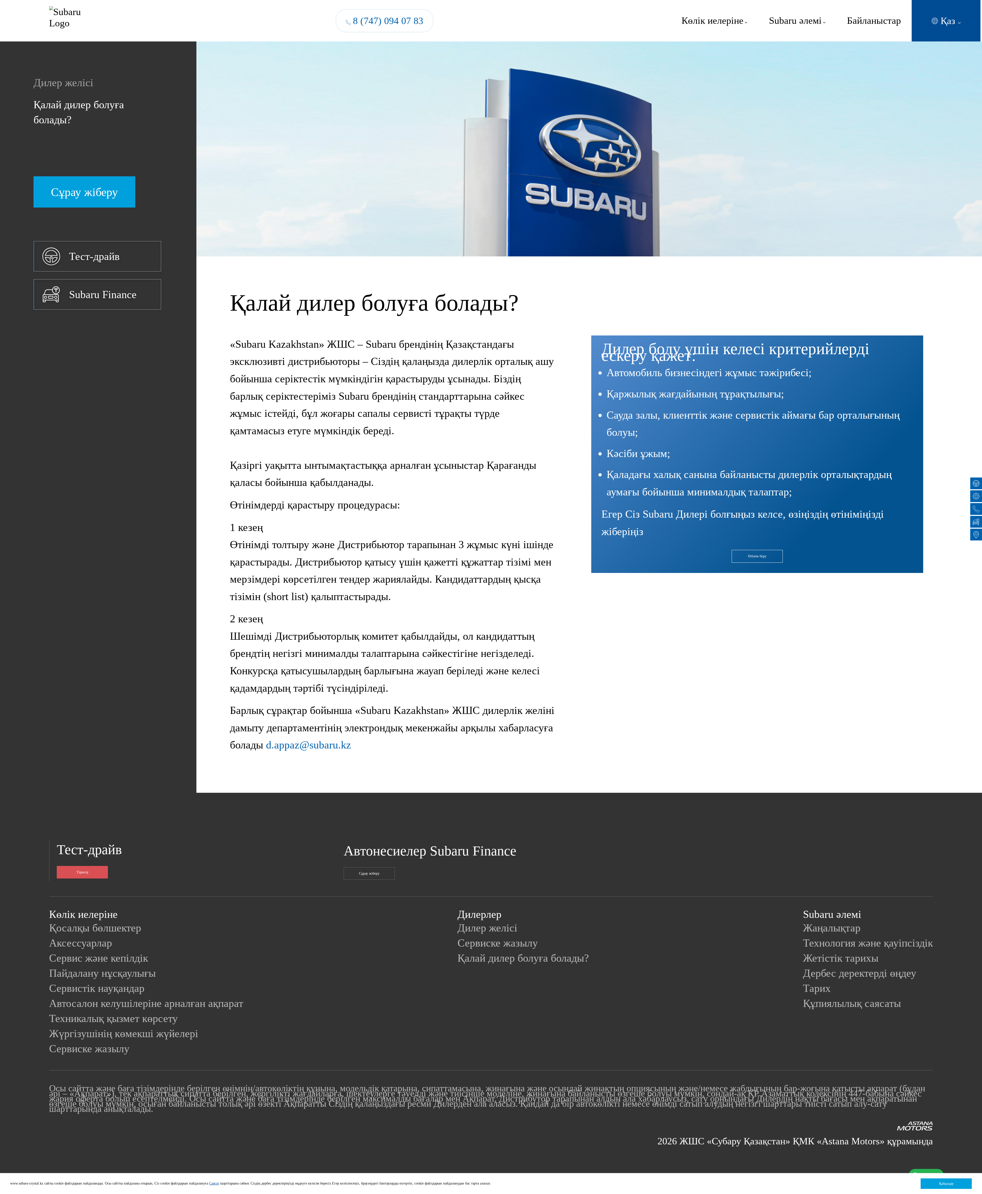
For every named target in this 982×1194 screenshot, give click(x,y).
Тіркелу (82, 872)
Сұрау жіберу (369, 873)
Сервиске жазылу (89, 1049)
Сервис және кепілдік (98, 958)
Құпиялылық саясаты (852, 1003)
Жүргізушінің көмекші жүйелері (123, 1033)
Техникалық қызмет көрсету (113, 1018)
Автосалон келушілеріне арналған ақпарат (146, 1003)
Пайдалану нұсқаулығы (102, 973)
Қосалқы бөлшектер (95, 928)
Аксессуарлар (80, 943)
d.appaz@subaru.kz (308, 745)
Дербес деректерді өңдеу (859, 973)
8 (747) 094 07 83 (388, 20)
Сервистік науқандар (96, 988)
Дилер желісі (63, 83)
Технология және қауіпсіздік (868, 943)
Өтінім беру (757, 556)
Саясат (214, 1183)
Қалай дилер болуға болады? (79, 112)
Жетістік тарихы (840, 958)
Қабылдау (946, 1184)
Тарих (817, 988)
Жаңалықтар (832, 928)
